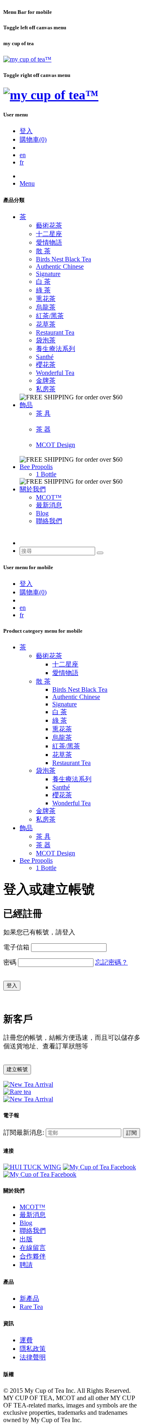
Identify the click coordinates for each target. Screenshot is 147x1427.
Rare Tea (31, 1306)
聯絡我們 (49, 520)
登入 (26, 130)
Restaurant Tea (55, 332)
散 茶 (43, 251)
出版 (26, 1239)
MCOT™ (49, 497)
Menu (27, 183)
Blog (42, 513)
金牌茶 (46, 380)
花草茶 (46, 324)
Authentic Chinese (60, 266)
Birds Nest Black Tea (63, 259)
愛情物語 (49, 242)
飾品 (26, 404)
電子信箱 (16, 947)
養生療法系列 (55, 348)
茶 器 (43, 429)
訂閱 (131, 1133)
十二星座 (49, 233)
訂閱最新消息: (23, 1132)
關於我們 (33, 489)
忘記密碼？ (111, 962)
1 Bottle (46, 474)
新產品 (29, 1298)
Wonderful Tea (55, 372)
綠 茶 (43, 290)
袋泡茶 (46, 340)
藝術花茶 (49, 225)
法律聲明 (33, 1357)
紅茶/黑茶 (50, 315)
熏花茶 (46, 298)
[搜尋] (100, 553)
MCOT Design (55, 444)
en (23, 154)
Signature (48, 273)
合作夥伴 (33, 1256)
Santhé (44, 356)
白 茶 (43, 281)
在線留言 (33, 1247)
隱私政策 (33, 1348)
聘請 (26, 1264)
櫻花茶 (46, 364)
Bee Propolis (36, 466)
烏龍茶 (46, 307)
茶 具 (43, 413)
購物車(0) (33, 139)
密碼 (9, 962)
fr (22, 162)
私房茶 (46, 389)
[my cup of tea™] (27, 59)
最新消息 (49, 505)
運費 (26, 1340)
